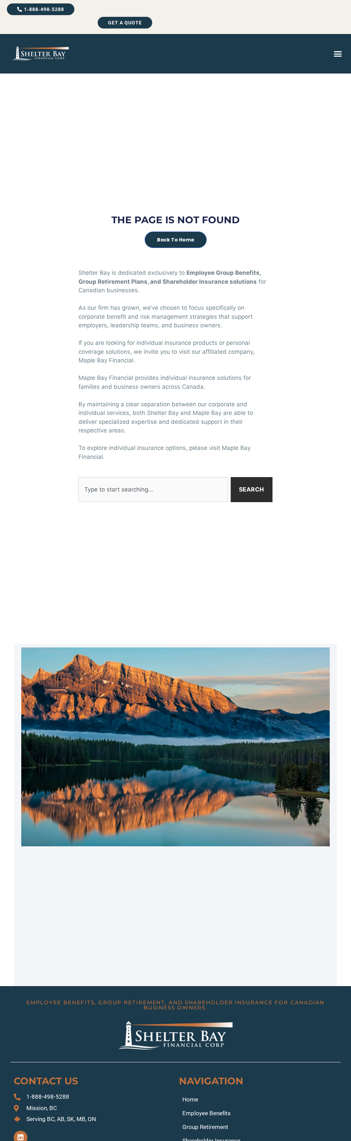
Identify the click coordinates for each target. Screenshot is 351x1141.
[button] (337, 53)
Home (190, 1099)
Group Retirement (205, 1126)
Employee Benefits (206, 1113)
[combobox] (153, 489)
